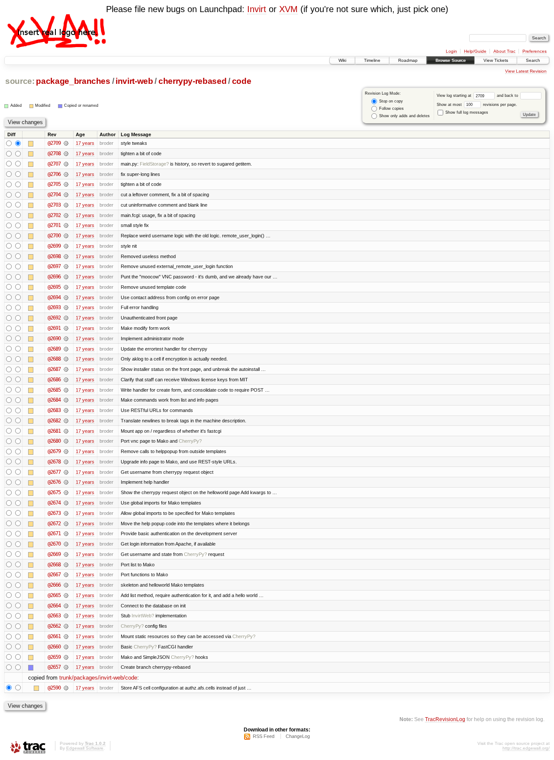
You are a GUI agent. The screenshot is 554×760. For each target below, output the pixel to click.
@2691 (54, 328)
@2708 (54, 153)
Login (451, 51)
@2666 (54, 585)
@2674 (54, 503)
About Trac (504, 51)
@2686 (54, 380)
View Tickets (495, 60)
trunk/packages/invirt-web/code (98, 677)
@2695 (54, 287)
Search (533, 60)
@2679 (54, 451)
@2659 (54, 657)
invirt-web (134, 81)
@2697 (54, 266)
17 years (85, 143)
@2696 (54, 277)
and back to (508, 95)
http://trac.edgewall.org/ (526, 748)
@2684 (54, 400)
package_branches (73, 81)
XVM (288, 9)
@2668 (54, 565)
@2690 (54, 338)
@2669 (54, 554)
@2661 (54, 636)
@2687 (54, 369)
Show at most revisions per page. (477, 104)
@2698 (54, 256)
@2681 (54, 431)
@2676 (54, 482)
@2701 (54, 225)
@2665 (54, 595)
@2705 (54, 184)
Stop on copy (390, 101)
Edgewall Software (84, 748)
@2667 (54, 575)
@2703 (54, 205)
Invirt (256, 9)
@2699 (54, 246)
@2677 (54, 472)
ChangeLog (298, 736)
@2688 (54, 359)
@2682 (54, 421)
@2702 (54, 215)
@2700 (54, 236)
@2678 (54, 462)
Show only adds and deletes (404, 116)
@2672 (54, 524)
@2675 (54, 492)
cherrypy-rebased (192, 81)
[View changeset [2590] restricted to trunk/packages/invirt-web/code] (66, 688)
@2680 (54, 441)
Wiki (342, 60)
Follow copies (391, 108)
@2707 (54, 164)
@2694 (54, 297)
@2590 (54, 688)
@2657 (54, 667)
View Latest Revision (526, 71)
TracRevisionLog (445, 719)
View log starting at (455, 95)
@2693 (54, 307)
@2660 (54, 647)
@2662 (54, 626)
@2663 (54, 616)
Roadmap (408, 60)
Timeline (372, 60)
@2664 (54, 606)
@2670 (54, 544)
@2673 (54, 513)
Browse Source (450, 60)
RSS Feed (263, 736)
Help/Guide (475, 51)
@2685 (54, 390)
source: (20, 81)
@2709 (54, 143)
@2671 (54, 533)
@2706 (54, 174)
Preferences (534, 51)
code (241, 81)
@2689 (54, 349)
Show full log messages (466, 112)
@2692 (54, 318)
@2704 (54, 195)
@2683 (54, 410)
